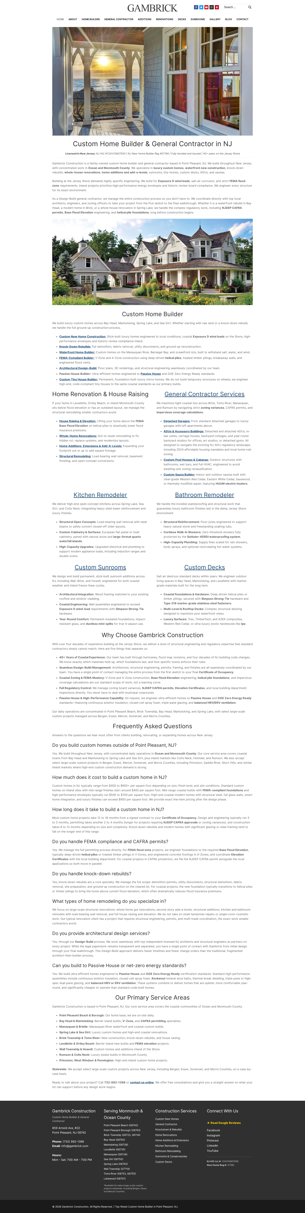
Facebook (213, 1130)
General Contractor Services (205, 394)
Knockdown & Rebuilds (168, 1129)
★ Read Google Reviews (224, 1122)
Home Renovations (166, 1134)
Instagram (213, 1135)
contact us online (142, 1082)
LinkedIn (212, 1145)
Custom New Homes (167, 1118)
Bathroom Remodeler (204, 494)
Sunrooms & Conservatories (171, 1156)
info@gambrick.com (74, 1146)
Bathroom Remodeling (168, 1150)
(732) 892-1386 (73, 1141)
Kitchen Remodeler (100, 494)
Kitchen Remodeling (166, 1145)
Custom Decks (204, 567)
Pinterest (213, 1140)
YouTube (212, 1150)
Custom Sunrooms (100, 567)
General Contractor (166, 1124)
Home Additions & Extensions (172, 1140)
